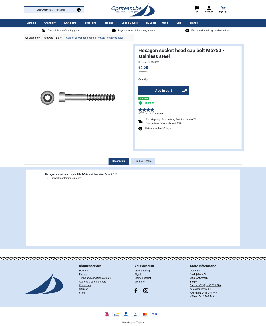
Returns (83, 274)
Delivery (83, 270)
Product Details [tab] (143, 161)
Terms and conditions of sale (95, 278)
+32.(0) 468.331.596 (210, 285)
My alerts (140, 281)
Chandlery (34, 37)
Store (82, 292)
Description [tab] (118, 161)
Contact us (85, 285)
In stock (149, 102)
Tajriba (140, 322)
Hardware (48, 37)
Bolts (59, 37)
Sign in (138, 274)
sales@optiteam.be (200, 289)
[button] (223, 10)
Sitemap (83, 289)
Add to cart (163, 91)
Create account (143, 278)
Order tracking (142, 270)
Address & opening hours (92, 281)
